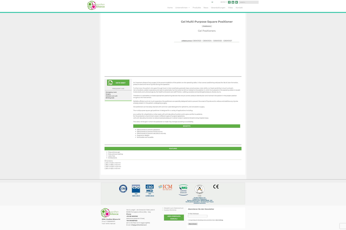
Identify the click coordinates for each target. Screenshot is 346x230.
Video (230, 8)
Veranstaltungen (218, 8)
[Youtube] (236, 2)
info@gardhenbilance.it (139, 225)
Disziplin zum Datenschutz (173, 208)
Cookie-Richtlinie (170, 210)
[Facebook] (229, 2)
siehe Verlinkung (219, 220)
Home (170, 8)
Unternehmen (181, 8)
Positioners (206, 26)
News (206, 8)
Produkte (197, 8)
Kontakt (239, 8)
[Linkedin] (233, 2)
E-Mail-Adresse (193, 214)
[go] (257, 2)
